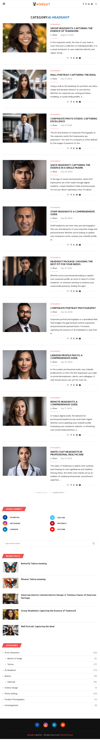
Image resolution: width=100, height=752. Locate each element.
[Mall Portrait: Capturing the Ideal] (24, 84)
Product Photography (51, 699)
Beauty (51, 676)
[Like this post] (68, 58)
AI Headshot (51, 670)
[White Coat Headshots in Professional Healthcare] (24, 461)
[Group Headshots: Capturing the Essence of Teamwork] (24, 37)
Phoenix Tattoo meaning (33, 579)
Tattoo (52, 664)
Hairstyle (52, 682)
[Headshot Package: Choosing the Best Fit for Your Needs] (24, 271)
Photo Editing (51, 693)
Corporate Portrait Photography (73, 308)
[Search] (96, 4)
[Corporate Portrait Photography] (24, 317)
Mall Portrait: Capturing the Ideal (73, 74)
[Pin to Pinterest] (77, 58)
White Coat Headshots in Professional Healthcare (67, 453)
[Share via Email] (80, 58)
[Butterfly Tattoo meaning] (10, 567)
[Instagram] (86, 4)
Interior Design (51, 688)
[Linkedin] (89, 4)
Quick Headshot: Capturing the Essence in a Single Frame (70, 166)
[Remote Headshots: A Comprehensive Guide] (24, 411)
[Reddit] (92, 4)
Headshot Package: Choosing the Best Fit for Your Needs (71, 262)
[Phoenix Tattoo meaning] (10, 583)
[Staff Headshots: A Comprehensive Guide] (24, 221)
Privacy (70, 735)
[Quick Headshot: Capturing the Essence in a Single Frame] (24, 174)
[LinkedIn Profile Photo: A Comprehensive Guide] (24, 364)
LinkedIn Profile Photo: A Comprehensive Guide (66, 356)
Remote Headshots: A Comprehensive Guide (64, 403)
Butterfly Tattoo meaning (34, 563)
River (55, 35)
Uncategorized (51, 705)
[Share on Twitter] (74, 58)
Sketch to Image (52, 658)
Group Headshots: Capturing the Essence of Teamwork (71, 29)
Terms (62, 735)
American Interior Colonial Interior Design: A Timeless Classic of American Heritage (58, 596)
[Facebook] (83, 4)
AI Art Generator (51, 653)
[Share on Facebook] (71, 58)
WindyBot (31, 735)
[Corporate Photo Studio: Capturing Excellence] (24, 128)
